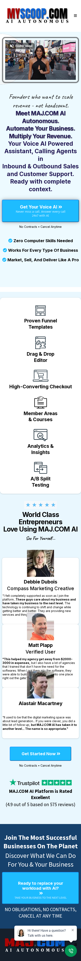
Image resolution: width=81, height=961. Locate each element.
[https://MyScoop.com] (37, 15)
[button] (75, 16)
